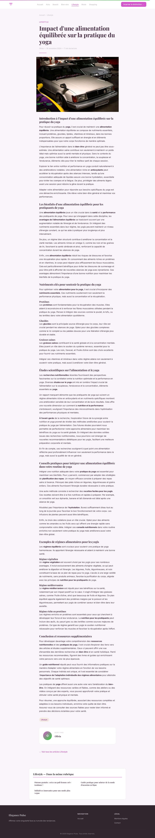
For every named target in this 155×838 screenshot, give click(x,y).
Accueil (40, 4)
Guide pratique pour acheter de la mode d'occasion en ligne (98, 783)
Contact (117, 823)
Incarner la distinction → (133, 4)
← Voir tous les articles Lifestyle (53, 752)
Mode (83, 4)
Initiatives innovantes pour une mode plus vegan (52, 791)
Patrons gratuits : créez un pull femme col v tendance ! (53, 783)
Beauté (55, 4)
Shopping (93, 4)
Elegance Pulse (17, 815)
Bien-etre (65, 4)
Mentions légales (121, 818)
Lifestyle (75, 4)
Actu (48, 4)
